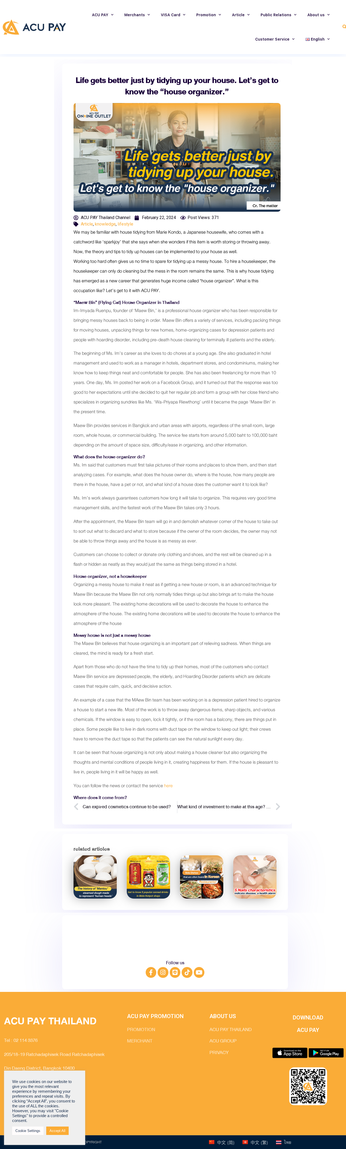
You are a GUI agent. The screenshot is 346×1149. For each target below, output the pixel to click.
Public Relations (276, 15)
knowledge (105, 224)
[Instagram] (163, 972)
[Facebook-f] (151, 972)
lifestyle (125, 224)
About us (316, 15)
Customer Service (272, 39)
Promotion (206, 15)
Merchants (134, 15)
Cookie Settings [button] (27, 1131)
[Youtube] (199, 972)
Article (238, 15)
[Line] (175, 972)
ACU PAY (100, 15)
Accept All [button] (57, 1131)
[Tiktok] (187, 972)
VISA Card (170, 15)
